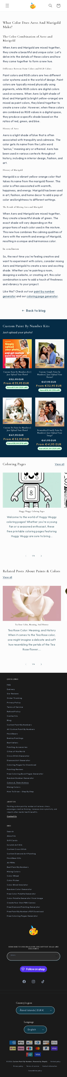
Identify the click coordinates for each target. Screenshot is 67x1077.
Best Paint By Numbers (18, 867)
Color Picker (13, 880)
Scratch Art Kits (14, 845)
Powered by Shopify (40, 1061)
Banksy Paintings (15, 738)
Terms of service (32, 1066)
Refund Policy (13, 711)
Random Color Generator (19, 889)
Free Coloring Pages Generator (22, 916)
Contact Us (12, 716)
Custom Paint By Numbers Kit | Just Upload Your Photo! (17, 373)
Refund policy (55, 1061)
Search (10, 831)
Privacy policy (18, 1066)
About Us (11, 836)
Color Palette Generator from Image (25, 898)
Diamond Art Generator (18, 760)
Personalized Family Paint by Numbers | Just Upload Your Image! (49, 433)
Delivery (11, 689)
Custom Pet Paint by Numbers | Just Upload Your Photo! (17, 428)
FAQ (9, 685)
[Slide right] (41, 556)
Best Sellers (12, 742)
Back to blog (36, 310)
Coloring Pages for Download (21, 765)
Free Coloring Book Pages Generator (25, 774)
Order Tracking (14, 698)
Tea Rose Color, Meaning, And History (32, 624)
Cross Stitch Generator (18, 756)
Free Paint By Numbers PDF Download (25, 911)
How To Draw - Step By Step (20, 791)
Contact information (49, 1066)
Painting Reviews (15, 769)
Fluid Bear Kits (14, 858)
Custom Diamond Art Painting (21, 853)
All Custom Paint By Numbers (21, 729)
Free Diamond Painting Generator (23, 907)
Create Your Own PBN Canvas (21, 902)
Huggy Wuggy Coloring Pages (31, 511)
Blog (9, 720)
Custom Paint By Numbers (19, 725)
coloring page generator (42, 296)
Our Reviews (13, 693)
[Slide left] (26, 556)
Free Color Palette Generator (21, 894)
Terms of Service (15, 707)
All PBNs (11, 862)
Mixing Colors (13, 787)
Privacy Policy (14, 702)
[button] (7, 6)
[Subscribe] (56, 956)
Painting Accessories (17, 747)
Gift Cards (12, 840)
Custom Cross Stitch (16, 849)
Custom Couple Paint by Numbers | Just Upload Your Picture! (49, 374)
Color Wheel (13, 876)
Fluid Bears (12, 733)
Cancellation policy (35, 1070)
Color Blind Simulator (17, 885)
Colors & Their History (18, 782)
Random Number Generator (20, 778)
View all (59, 464)
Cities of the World (16, 751)
